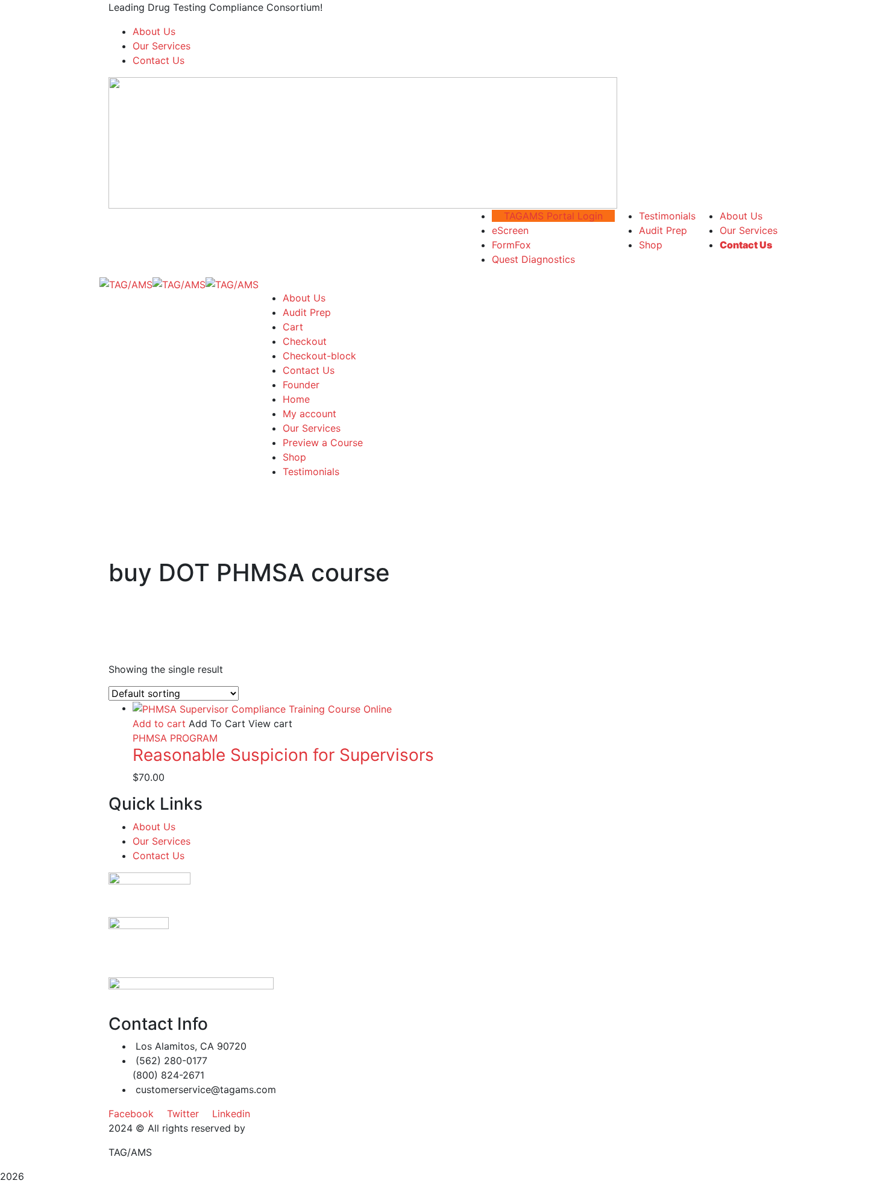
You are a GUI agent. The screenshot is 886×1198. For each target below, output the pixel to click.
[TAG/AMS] (125, 283)
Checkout (305, 341)
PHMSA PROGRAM (175, 738)
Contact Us (158, 60)
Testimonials (311, 471)
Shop (294, 457)
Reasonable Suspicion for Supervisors (283, 755)
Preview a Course (323, 443)
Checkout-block (319, 356)
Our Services (161, 46)
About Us (154, 31)
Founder (301, 385)
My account (309, 414)
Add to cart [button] (159, 723)
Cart (293, 327)
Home (296, 399)
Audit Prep (307, 312)
